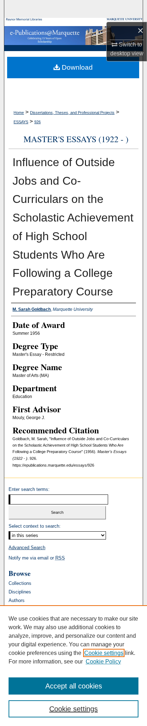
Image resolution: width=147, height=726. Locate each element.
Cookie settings (103, 653)
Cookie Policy (103, 661)
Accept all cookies (73, 686)
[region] (73, 665)
